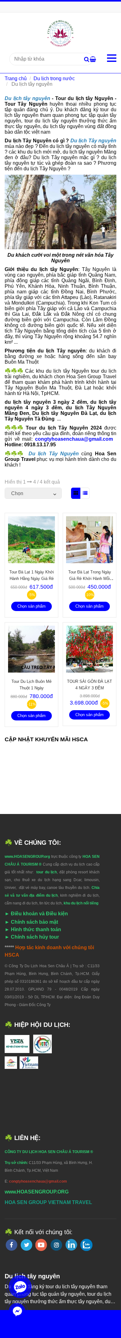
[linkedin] (71, 1245)
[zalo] (86, 1245)
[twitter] (26, 1245)
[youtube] (41, 1245)
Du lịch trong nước (54, 78)
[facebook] (11, 1245)
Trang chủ (16, 78)
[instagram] (56, 1245)
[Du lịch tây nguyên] (60, 33)
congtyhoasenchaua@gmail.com (75, 439)
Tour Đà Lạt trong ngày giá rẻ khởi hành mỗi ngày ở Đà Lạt (89, 578)
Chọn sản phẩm (31, 606)
